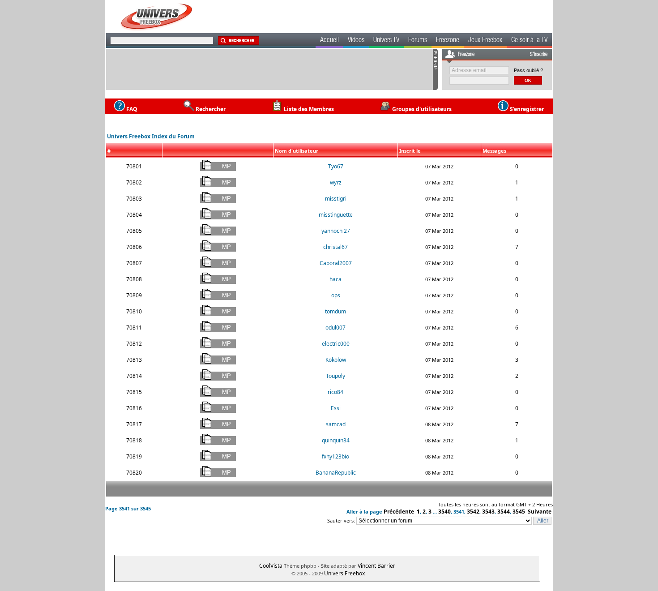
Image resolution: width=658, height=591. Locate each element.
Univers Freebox (344, 573)
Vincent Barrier (376, 566)
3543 (488, 511)
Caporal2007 (336, 263)
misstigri (335, 198)
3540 (444, 511)
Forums (417, 40)
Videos (356, 40)
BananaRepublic (336, 472)
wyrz (336, 182)
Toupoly (335, 376)
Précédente (399, 511)
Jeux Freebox (485, 40)
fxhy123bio (335, 456)
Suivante (539, 511)
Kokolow (335, 360)
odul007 (335, 327)
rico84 (335, 392)
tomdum (335, 311)
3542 (473, 511)
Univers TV (386, 40)
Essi (336, 408)
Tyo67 (335, 166)
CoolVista (270, 566)
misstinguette (336, 214)
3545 (519, 511)
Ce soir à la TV (529, 40)
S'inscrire (538, 54)
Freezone (447, 40)
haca (335, 279)
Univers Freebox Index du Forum (151, 136)
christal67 (335, 247)
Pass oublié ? (528, 70)
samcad (336, 424)
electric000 (336, 343)
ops (335, 295)
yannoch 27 (335, 231)
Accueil (329, 40)
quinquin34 (336, 440)
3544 (503, 511)
